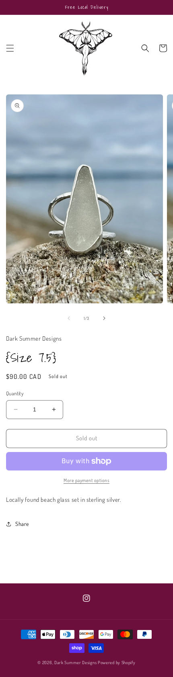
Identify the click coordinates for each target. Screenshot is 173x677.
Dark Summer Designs (75, 662)
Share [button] (22, 523)
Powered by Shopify (117, 662)
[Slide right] (104, 318)
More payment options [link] (86, 480)
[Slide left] (69, 318)
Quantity (14, 393)
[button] (10, 48)
